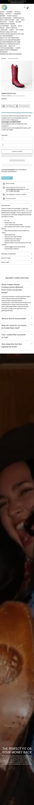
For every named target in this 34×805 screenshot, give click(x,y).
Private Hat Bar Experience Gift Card (12, 34)
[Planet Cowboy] (4, 7)
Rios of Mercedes (5, 18)
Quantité (4, 135)
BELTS (20, 26)
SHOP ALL (17, 12)
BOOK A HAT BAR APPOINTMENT (10, 40)
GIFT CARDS (20, 30)
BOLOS (2, 28)
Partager (7, 178)
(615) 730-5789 (14, 191)
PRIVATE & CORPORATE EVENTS (10, 44)
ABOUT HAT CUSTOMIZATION (9, 38)
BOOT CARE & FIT (11, 28)
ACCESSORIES (4, 26)
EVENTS (18, 48)
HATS (22, 20)
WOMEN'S (10, 12)
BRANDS (2, 16)
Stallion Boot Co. (18, 18)
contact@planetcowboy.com (21, 128)
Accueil (3, 58)
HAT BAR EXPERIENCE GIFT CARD (10, 42)
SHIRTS (11, 30)
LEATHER (18, 22)
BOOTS (2, 12)
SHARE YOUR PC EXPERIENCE (9, 50)
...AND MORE (4, 30)
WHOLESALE (3, 52)
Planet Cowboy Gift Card (8, 32)
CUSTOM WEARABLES (7, 48)
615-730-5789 (8, 130)
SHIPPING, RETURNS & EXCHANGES (10, 54)
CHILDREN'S (17, 14)
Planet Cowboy (12, 16)
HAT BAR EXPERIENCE (6, 36)
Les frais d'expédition (8, 170)
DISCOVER (3, 46)
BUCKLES (13, 26)
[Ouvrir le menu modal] (31, 7)
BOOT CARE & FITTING (7, 20)
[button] (17, 155)
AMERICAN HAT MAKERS (7, 24)
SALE (17, 20)
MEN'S (2, 14)
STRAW (11, 22)
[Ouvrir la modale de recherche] (24, 7)
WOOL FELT (3, 22)
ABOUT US (11, 46)
